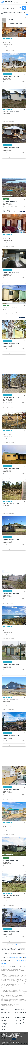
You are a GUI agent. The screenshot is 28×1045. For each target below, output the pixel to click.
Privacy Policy (17, 1042)
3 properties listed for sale (16, 957)
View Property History (8, 50)
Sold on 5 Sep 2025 (7, 195)
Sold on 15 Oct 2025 (7, 854)
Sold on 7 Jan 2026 (7, 302)
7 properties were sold (19, 960)
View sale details (7, 870)
